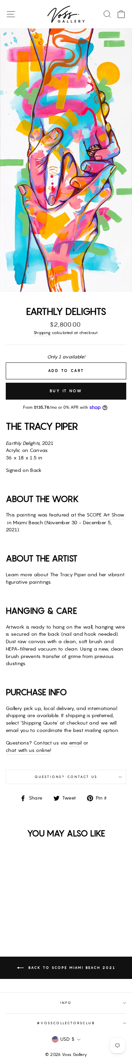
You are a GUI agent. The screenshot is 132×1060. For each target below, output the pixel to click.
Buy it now (66, 390)
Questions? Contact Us (66, 777)
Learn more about (28, 575)
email (75, 743)
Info (66, 1003)
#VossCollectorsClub (66, 1023)
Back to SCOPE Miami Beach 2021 (70, 967)
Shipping (42, 332)
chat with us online (28, 750)
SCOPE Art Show (106, 515)
